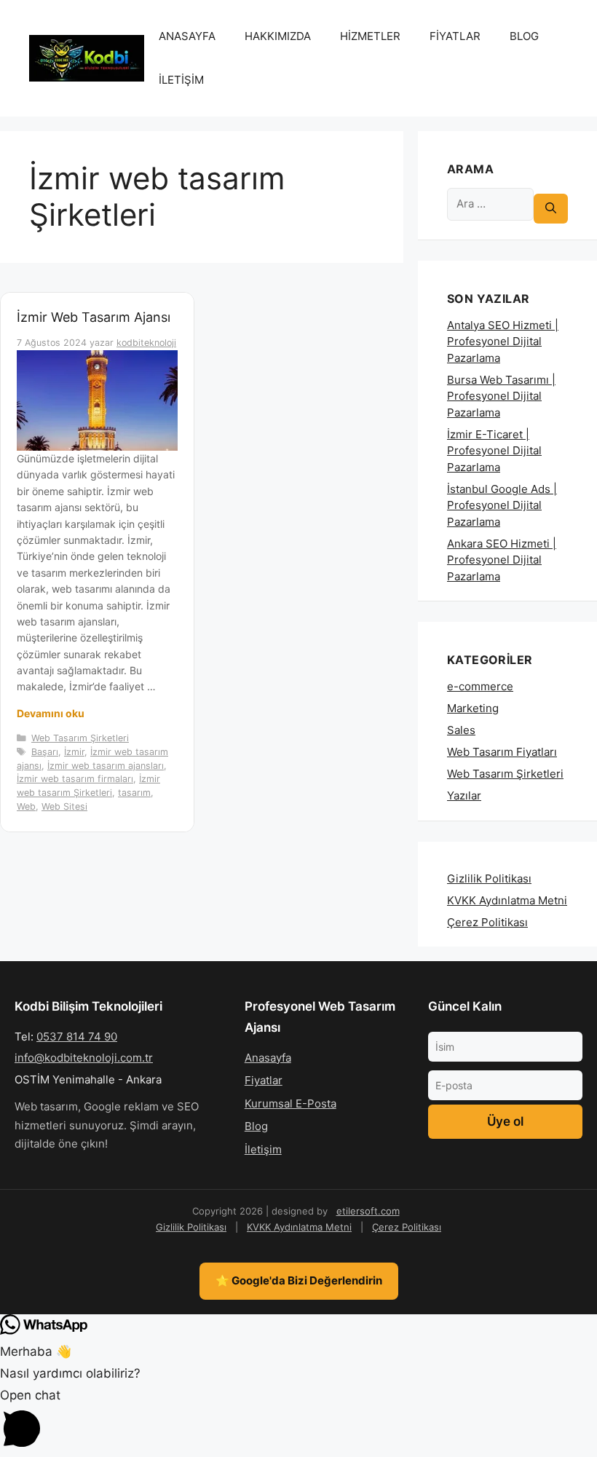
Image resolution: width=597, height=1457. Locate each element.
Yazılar (464, 795)
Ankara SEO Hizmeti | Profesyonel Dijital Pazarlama (501, 560)
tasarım (134, 792)
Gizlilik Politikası (489, 878)
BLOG (524, 36)
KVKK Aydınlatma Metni (507, 900)
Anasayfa (268, 1058)
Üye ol (505, 1121)
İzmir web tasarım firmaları (75, 778)
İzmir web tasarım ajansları (105, 765)
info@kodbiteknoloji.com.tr (84, 1058)
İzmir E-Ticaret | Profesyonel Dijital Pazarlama (494, 450)
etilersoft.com (368, 1211)
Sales (461, 730)
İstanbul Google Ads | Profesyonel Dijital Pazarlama (502, 505)
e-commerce (480, 686)
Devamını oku (50, 713)
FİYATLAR (455, 36)
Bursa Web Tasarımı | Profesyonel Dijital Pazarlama (501, 396)
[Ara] (551, 209)
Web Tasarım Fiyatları (502, 752)
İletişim (263, 1149)
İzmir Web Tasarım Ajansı (93, 317)
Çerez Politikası (487, 922)
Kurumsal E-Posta (290, 1103)
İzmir (74, 751)
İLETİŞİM (181, 80)
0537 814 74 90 (76, 1036)
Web (26, 806)
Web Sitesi (64, 806)
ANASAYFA (187, 36)
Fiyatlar (263, 1080)
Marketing (473, 708)
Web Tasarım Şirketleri (80, 738)
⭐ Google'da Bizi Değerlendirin (299, 1280)
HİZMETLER (370, 36)
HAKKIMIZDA (278, 36)
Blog (256, 1126)
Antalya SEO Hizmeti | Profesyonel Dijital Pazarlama (502, 341)
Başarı (44, 751)
